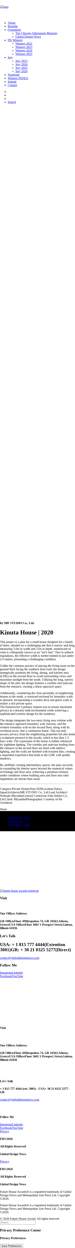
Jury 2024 (21, 64)
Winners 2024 (23, 50)
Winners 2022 (23, 43)
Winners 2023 (23, 47)
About (11, 22)
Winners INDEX (18, 78)
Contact (12, 85)
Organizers (14, 29)
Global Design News (28, 36)
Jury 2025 (21, 67)
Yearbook (13, 74)
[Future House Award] (37, 9)
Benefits (13, 26)
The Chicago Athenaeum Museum (36, 33)
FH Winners (15, 40)
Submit (12, 81)
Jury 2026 (21, 71)
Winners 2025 (23, 54)
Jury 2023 (21, 61)
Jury (10, 57)
